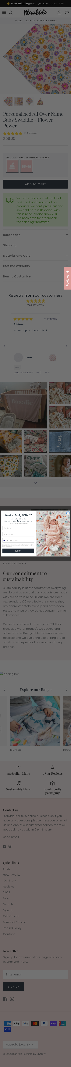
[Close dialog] (67, 512)
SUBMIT (18, 551)
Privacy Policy (5, 546)
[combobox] (5, 540)
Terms (10, 546)
